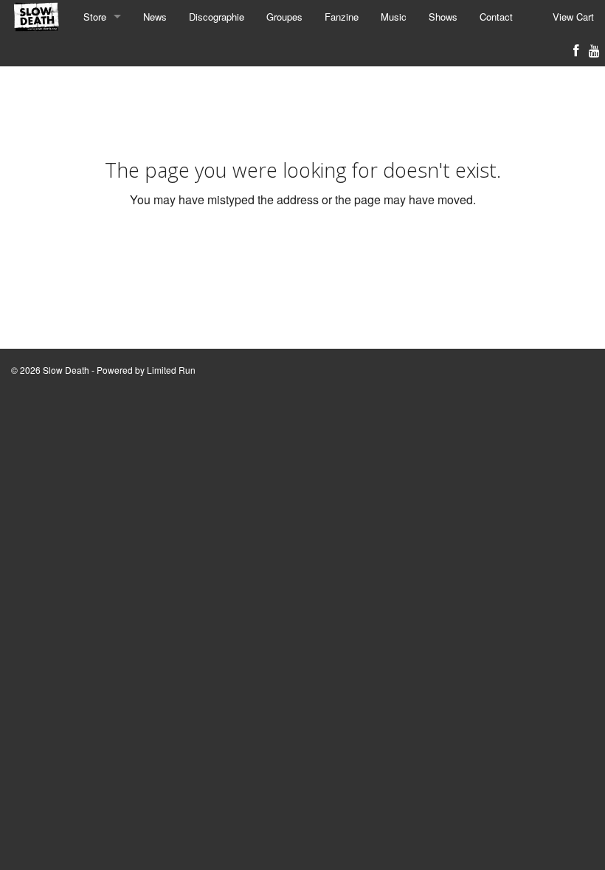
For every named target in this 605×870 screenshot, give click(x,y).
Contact (496, 17)
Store (94, 17)
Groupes (284, 17)
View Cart (573, 17)
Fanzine (342, 17)
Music (394, 17)
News (155, 17)
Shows (443, 17)
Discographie (216, 17)
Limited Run (171, 369)
